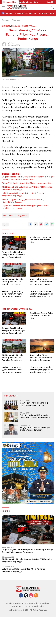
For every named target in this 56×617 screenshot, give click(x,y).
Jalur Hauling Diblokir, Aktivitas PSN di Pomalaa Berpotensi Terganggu (23, 194)
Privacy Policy (33, 603)
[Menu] (4, 7)
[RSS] (36, 595)
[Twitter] (26, 595)
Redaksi (45, 603)
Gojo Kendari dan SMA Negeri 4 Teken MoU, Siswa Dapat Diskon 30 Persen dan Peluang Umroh (35, 416)
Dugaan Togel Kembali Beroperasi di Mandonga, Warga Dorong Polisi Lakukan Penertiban (27, 178)
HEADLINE (15, 26)
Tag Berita (22, 215)
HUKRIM (24, 26)
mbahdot (11, 43)
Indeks (9, 603)
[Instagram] (31, 595)
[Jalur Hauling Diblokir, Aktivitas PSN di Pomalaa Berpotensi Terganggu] (42, 270)
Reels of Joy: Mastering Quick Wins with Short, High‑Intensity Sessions (23, 200)
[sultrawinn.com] (16, 7)
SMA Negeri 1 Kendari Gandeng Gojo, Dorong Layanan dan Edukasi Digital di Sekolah (34, 404)
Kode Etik (19, 603)
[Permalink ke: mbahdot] (4, 44)
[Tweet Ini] (36, 224)
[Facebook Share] (30, 224)
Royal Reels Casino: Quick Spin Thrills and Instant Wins (26, 183)
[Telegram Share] (46, 224)
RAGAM (32, 26)
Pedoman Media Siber (34, 606)
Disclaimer (17, 606)
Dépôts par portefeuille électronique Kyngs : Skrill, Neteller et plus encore (24, 207)
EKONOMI (6, 26)
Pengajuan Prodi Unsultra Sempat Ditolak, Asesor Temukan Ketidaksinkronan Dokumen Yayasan (35, 428)
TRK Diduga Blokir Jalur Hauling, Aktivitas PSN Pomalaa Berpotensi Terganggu (27, 188)
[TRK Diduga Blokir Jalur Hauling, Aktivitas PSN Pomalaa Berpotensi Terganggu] (14, 270)
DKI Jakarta (8, 215)
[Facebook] (21, 595)
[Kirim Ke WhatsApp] (52, 224)
